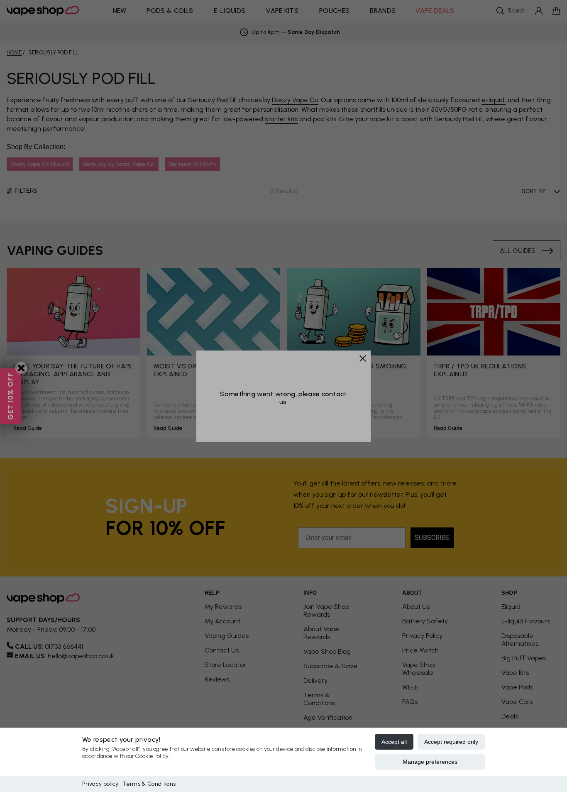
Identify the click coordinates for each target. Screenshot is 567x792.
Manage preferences (430, 761)
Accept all (394, 741)
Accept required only (451, 741)
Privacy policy (100, 783)
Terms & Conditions (149, 783)
